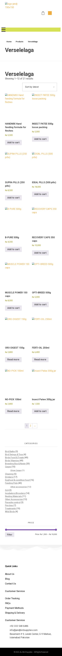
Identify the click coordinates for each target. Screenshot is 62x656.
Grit (7, 490)
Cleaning (9, 474)
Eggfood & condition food (17, 480)
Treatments (10, 508)
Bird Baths (10, 451)
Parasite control (12, 502)
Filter (9, 534)
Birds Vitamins (12, 460)
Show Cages (15, 470)
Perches (9, 505)
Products (19, 42)
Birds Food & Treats (14, 457)
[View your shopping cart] (43, 13)
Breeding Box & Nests (15, 463)
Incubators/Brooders (15, 493)
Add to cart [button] (13, 142)
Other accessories (18, 487)
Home (9, 42)
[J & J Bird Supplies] (16, 13)
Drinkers (9, 477)
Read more (13, 359)
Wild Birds (10, 511)
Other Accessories (14, 499)
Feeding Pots (11, 483)
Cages (8, 467)
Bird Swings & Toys (14, 454)
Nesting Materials (13, 496)
